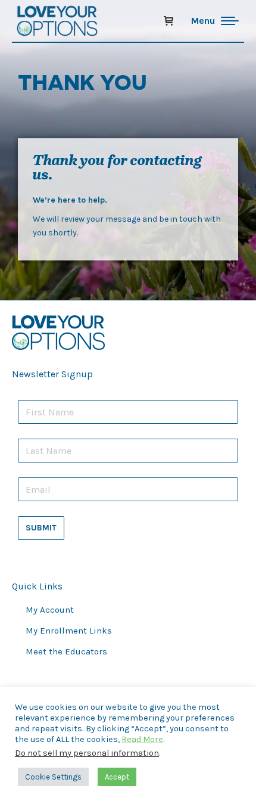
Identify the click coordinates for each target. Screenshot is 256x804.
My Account (50, 609)
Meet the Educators (66, 651)
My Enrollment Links (69, 630)
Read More (142, 739)
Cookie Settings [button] (53, 776)
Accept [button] (117, 776)
